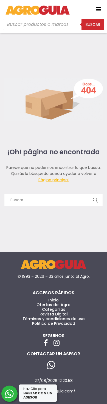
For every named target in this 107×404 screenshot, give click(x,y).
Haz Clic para (37, 393)
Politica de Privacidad (53, 323)
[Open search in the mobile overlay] (53, 24)
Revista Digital (54, 314)
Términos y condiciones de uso (53, 318)
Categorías (53, 309)
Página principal (53, 180)
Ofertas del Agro (53, 304)
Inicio (53, 300)
